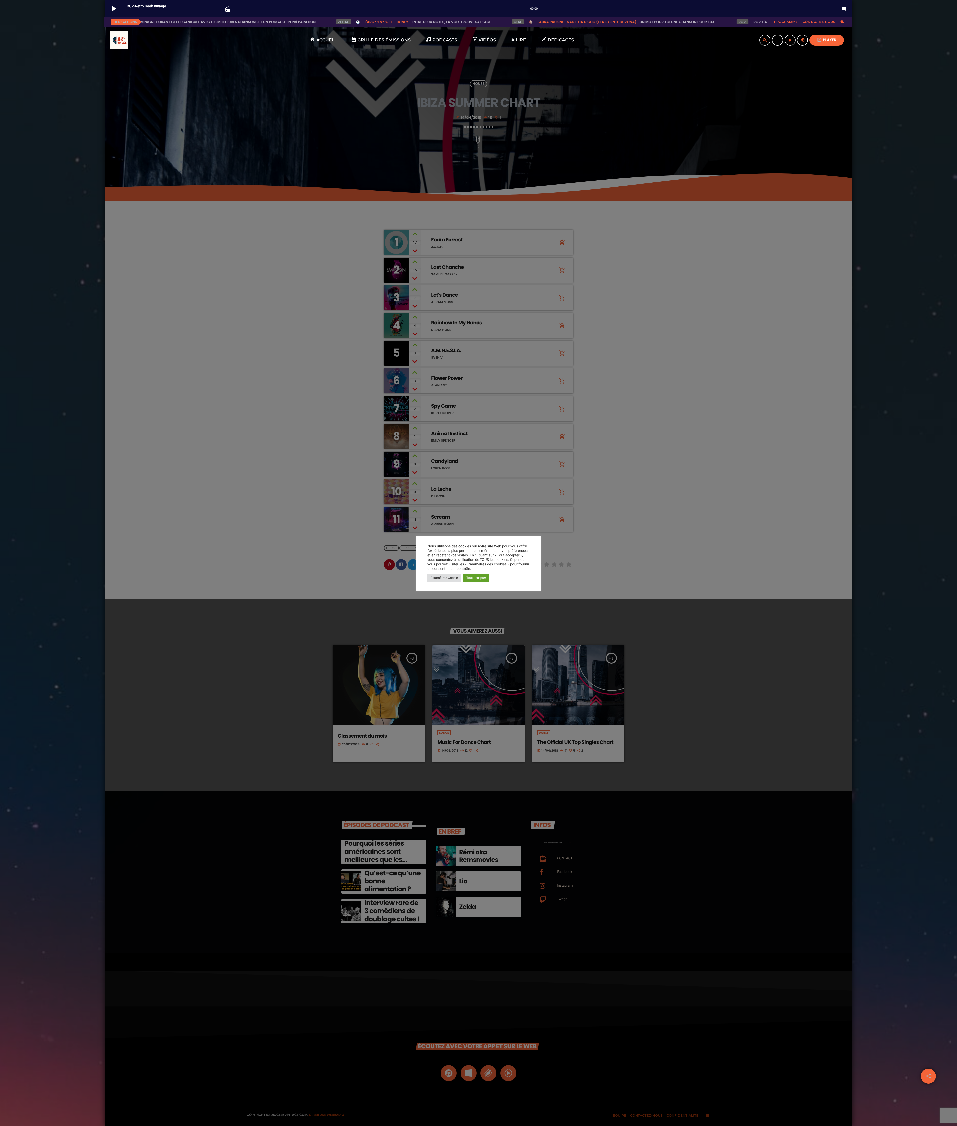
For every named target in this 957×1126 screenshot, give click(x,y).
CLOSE (283, 1045)
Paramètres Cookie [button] (444, 578)
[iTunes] (842, 22)
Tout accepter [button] (476, 578)
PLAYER (826, 40)
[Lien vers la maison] (119, 40)
